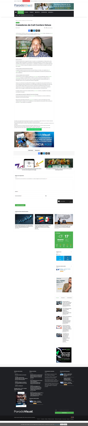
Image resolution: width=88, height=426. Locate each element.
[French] (73, 417)
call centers (41, 33)
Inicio (17, 20)
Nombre (16, 191)
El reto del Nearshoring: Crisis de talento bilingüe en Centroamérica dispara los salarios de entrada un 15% (67, 311)
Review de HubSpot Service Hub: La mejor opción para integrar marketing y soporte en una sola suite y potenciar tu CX (67, 328)
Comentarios (69, 297)
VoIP (20, 102)
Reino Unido (48, 127)
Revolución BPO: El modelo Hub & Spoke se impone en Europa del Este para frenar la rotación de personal (67, 303)
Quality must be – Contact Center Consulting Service (68, 379)
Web (46, 195)
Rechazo (65, 424)
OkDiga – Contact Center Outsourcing (65, 270)
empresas (38, 150)
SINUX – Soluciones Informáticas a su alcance (68, 375)
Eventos (37, 12)
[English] (72, 417)
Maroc (31, 12)
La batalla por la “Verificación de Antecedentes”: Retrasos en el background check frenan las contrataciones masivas (66, 337)
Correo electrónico (18, 195)
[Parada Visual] (23, 5)
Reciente (63, 297)
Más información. (57, 424)
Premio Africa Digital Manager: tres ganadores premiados (51, 385)
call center (19, 65)
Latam (26, 12)
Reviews (51, 12)
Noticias (21, 12)
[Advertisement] (34, 111)
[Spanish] (71, 417)
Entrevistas (44, 12)
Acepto (62, 424)
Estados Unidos (43, 127)
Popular (57, 297)
